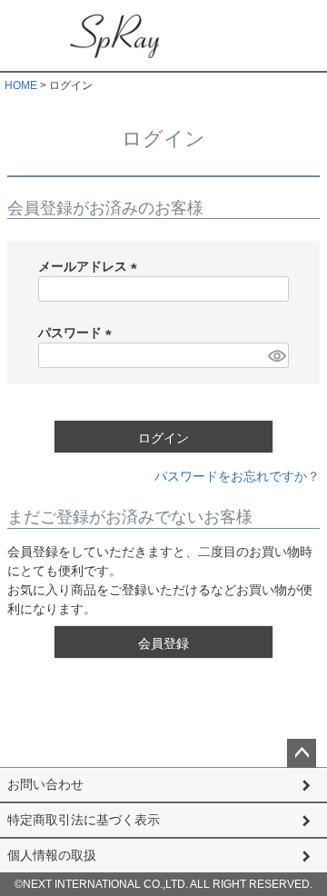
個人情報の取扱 (51, 855)
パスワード (78, 332)
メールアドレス (91, 266)
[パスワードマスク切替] (275, 355)
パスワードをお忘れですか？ (237, 476)
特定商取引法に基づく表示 (83, 819)
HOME (21, 85)
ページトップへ (301, 753)
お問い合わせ (45, 784)
